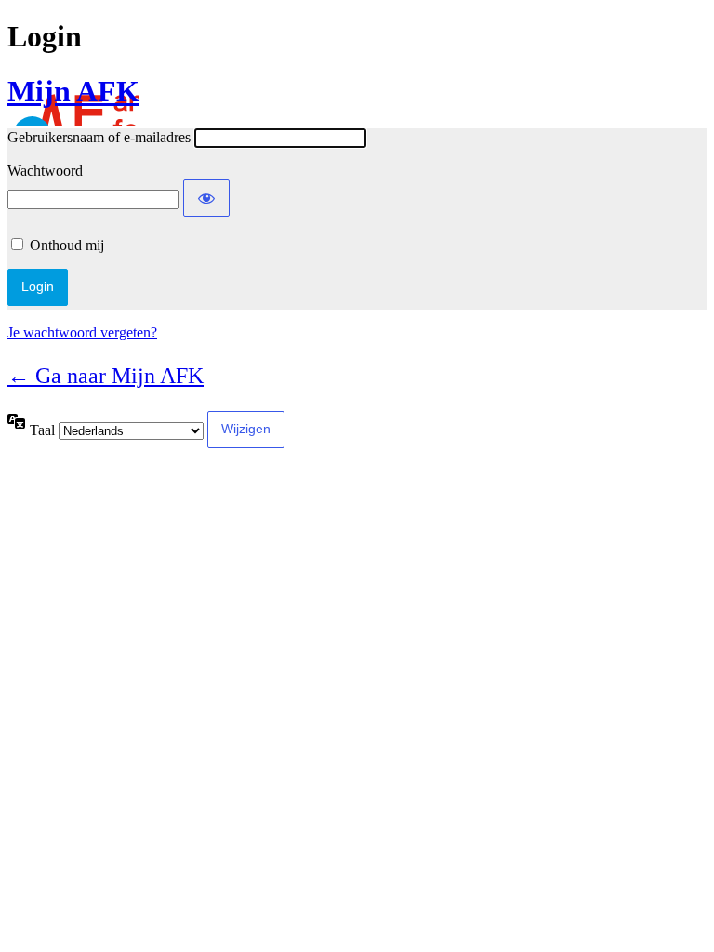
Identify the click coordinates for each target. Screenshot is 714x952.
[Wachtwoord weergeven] (206, 198)
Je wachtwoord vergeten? (82, 332)
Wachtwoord (45, 170)
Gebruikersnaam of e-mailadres (99, 137)
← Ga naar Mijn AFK (105, 376)
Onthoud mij (67, 245)
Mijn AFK (73, 91)
